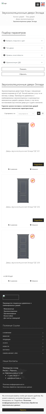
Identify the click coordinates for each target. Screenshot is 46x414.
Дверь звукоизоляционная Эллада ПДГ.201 (23, 151)
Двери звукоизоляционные (25, 19)
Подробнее (38, 164)
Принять (23, 410)
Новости (6, 346)
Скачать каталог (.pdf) (10, 353)
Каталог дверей (18, 17)
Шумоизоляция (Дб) (13, 62)
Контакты (6, 350)
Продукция (6, 339)
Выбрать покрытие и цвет (15, 41)
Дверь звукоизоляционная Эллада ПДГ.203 (23, 262)
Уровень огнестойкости (14, 55)
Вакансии (6, 336)
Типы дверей (30, 17)
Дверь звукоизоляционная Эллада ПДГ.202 (23, 207)
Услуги (5, 343)
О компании (7, 333)
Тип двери (10, 48)
